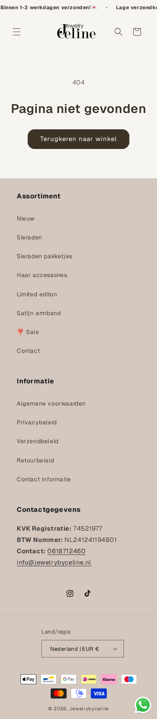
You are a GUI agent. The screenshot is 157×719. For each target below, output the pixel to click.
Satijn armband (39, 313)
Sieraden (29, 237)
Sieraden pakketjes (44, 256)
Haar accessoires (42, 275)
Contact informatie (44, 479)
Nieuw (26, 218)
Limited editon (37, 294)
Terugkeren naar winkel (78, 139)
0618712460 (66, 551)
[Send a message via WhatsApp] (143, 705)
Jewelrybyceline (89, 708)
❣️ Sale (28, 332)
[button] (17, 32)
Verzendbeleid (38, 441)
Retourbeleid (35, 460)
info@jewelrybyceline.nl (54, 562)
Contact (28, 350)
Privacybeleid (37, 422)
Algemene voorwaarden (51, 403)
